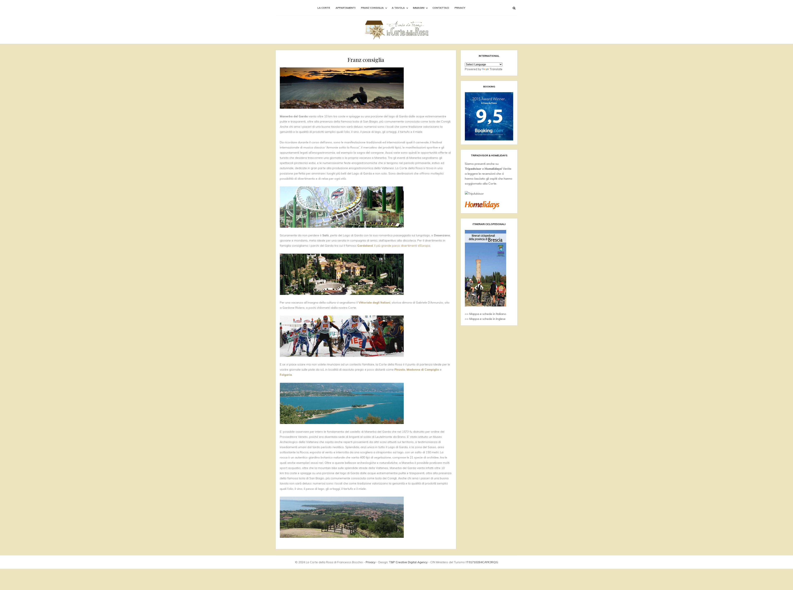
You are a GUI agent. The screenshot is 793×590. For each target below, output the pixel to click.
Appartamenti (345, 7)
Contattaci (440, 7)
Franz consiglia (372, 7)
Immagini (418, 7)
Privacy (460, 7)
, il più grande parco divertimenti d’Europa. (394, 245)
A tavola (398, 7)
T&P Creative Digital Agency (408, 562)
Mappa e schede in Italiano (487, 314)
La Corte (323, 7)
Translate (496, 69)
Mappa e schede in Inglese (487, 319)
